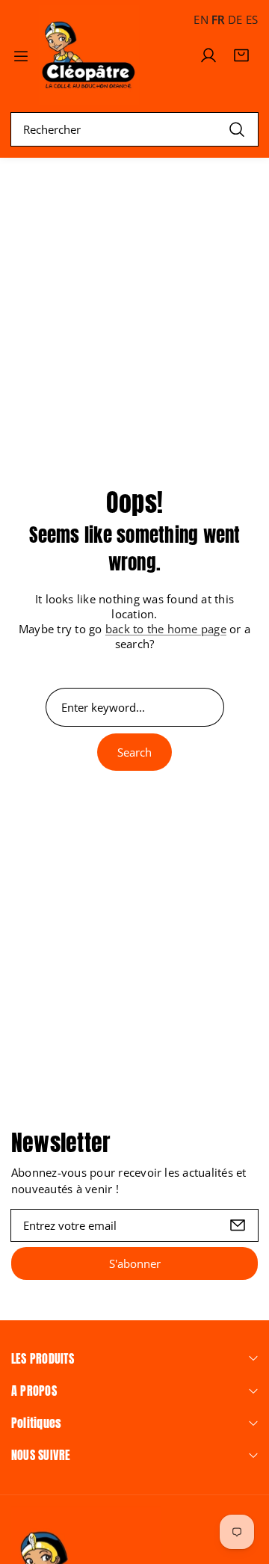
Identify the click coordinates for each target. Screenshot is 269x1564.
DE (235, 19)
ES (252, 19)
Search (134, 752)
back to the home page (165, 628)
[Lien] (89, 55)
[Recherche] (237, 128)
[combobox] (134, 129)
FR (217, 19)
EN (201, 19)
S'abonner (135, 1263)
